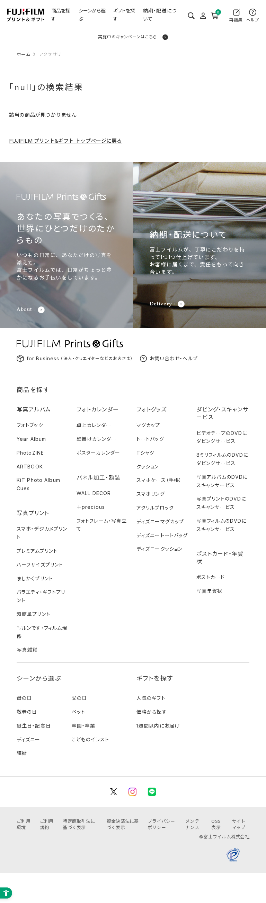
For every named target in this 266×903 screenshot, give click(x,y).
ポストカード (210, 577)
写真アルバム (34, 409)
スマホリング (150, 494)
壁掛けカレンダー (96, 439)
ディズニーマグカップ (160, 521)
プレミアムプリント (37, 551)
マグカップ (148, 425)
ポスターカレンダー (98, 453)
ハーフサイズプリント (40, 565)
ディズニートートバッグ (162, 535)
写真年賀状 (209, 591)
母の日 (24, 698)
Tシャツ (145, 453)
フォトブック (30, 425)
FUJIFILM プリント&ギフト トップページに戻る (65, 140)
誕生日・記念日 (34, 726)
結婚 (22, 753)
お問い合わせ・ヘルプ (174, 358)
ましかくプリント (35, 578)
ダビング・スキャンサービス (222, 413)
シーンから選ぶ (92, 15)
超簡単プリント (33, 614)
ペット (78, 712)
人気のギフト (151, 698)
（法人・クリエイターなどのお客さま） (80, 358)
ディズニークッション (159, 549)
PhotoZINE (30, 453)
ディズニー (29, 739)
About (24, 309)
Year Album (31, 439)
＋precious (91, 507)
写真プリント (33, 513)
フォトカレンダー (98, 409)
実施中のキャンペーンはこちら (127, 36)
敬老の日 (27, 712)
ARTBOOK (30, 466)
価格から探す (151, 712)
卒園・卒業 (84, 726)
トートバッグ (150, 439)
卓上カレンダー (94, 425)
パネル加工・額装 (99, 477)
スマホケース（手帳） (159, 480)
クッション (147, 466)
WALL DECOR (94, 493)
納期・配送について (160, 15)
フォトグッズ (151, 409)
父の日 (79, 698)
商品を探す (60, 15)
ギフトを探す (124, 15)
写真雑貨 (27, 650)
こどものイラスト (90, 739)
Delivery (161, 304)
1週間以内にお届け (158, 726)
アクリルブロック (155, 508)
